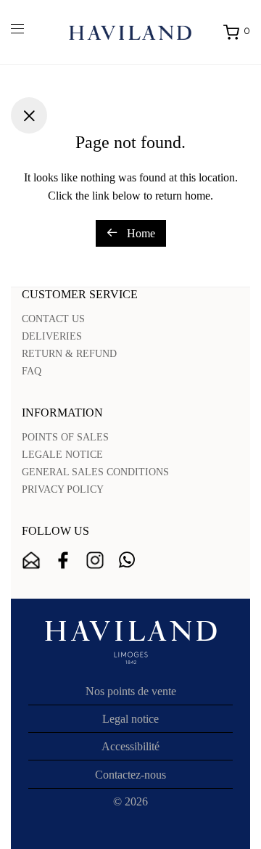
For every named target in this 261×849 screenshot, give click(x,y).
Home (139, 233)
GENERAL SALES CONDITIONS (95, 472)
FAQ (31, 371)
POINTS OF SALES (65, 437)
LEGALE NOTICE (62, 454)
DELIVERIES (52, 336)
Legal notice (130, 719)
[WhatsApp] (126, 560)
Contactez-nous (130, 774)
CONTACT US (53, 318)
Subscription (31, 560)
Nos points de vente (131, 691)
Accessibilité (131, 746)
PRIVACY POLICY (63, 489)
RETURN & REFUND (69, 353)
